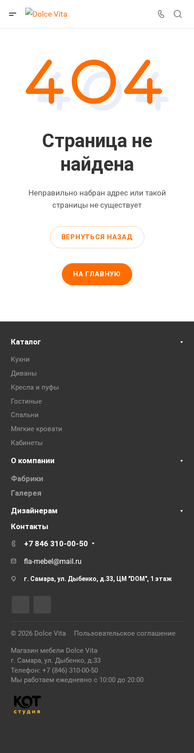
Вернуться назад (97, 237)
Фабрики (27, 478)
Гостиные (26, 401)
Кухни (20, 359)
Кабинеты (27, 443)
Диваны (24, 373)
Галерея (26, 492)
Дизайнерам (34, 510)
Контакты (29, 526)
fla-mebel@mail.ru (53, 561)
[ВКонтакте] (20, 605)
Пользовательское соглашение (125, 633)
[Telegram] (42, 605)
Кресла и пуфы (35, 387)
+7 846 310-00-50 (56, 543)
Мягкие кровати (36, 429)
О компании (33, 460)
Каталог (26, 341)
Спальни (25, 415)
